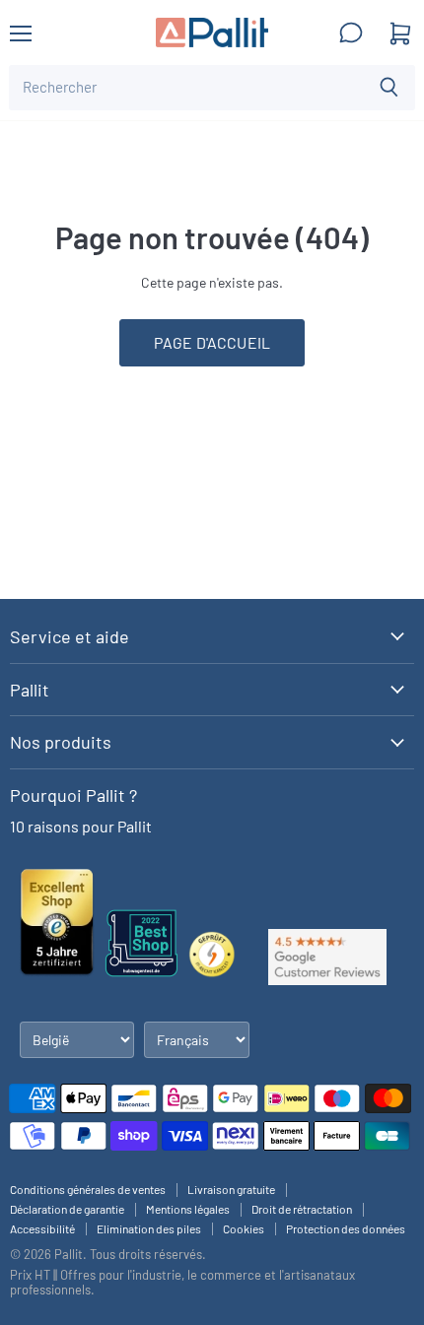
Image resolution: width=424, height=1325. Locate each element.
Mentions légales (188, 1209)
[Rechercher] (389, 87)
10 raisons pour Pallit (81, 826)
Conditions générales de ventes (88, 1189)
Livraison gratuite (231, 1189)
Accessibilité (42, 1228)
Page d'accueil (212, 342)
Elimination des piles (149, 1228)
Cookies (243, 1228)
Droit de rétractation (301, 1209)
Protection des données (345, 1228)
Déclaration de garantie (67, 1209)
